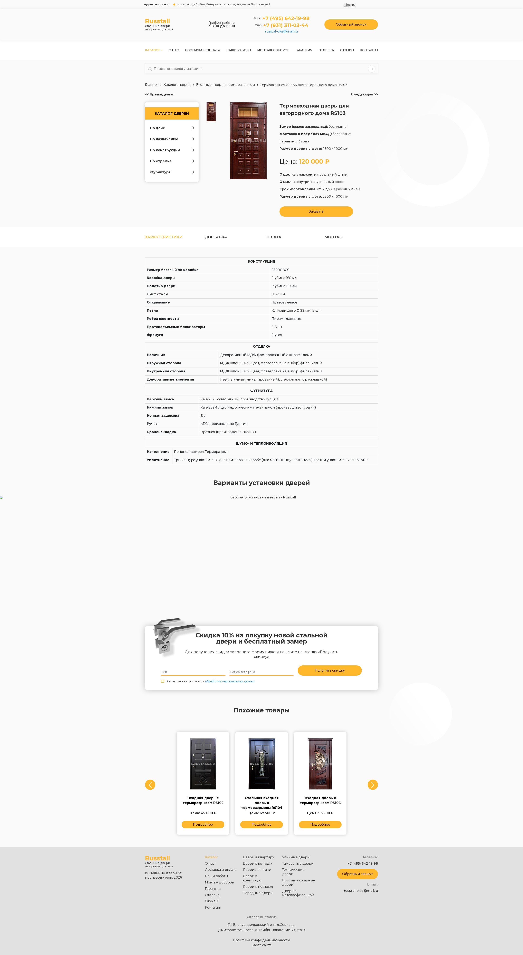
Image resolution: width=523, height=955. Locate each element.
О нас (174, 50)
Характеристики (163, 237)
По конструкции (165, 150)
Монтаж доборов (273, 50)
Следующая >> (364, 94)
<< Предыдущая (159, 94)
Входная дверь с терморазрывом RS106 (320, 800)
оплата (273, 237)
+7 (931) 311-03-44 (285, 25)
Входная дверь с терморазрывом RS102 (203, 800)
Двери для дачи (257, 870)
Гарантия (304, 50)
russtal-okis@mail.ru (281, 31)
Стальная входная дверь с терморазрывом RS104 (261, 800)
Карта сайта (262, 945)
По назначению (164, 139)
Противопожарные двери (298, 882)
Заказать (316, 211)
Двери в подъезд (258, 887)
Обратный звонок (351, 24)
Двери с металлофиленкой (298, 893)
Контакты (369, 50)
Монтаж (333, 237)
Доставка (216, 237)
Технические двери (293, 872)
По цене (157, 128)
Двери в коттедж (257, 863)
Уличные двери (296, 857)
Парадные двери (258, 893)
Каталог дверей (172, 113)
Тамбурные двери (298, 863)
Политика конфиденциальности (261, 940)
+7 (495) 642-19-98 (286, 18)
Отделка (326, 50)
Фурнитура (160, 172)
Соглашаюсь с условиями (211, 681)
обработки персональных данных (230, 681)
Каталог (153, 50)
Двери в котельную (252, 878)
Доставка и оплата (202, 50)
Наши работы (238, 50)
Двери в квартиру (258, 857)
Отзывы (347, 50)
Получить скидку (330, 670)
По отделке (161, 161)
